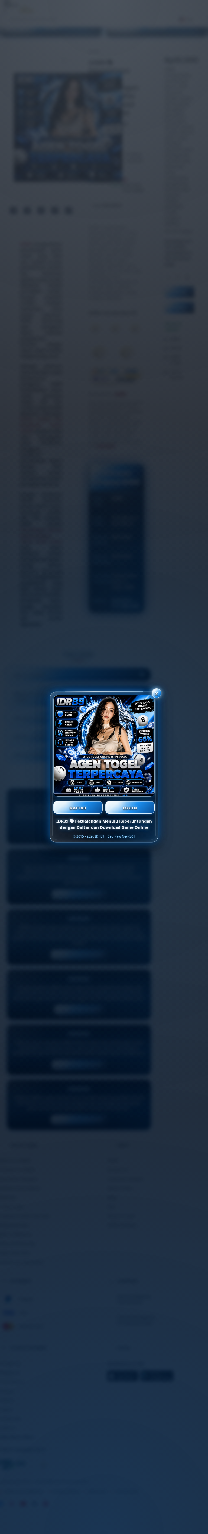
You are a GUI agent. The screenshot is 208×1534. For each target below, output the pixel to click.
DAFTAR (78, 807)
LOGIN (130, 807)
